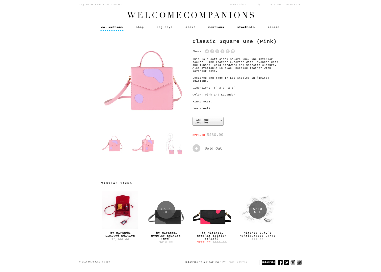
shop (140, 27)
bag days (165, 27)
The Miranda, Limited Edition (120, 234)
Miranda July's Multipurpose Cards (258, 234)
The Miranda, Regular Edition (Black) (212, 235)
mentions (216, 27)
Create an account (108, 5)
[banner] (190, 17)
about (190, 27)
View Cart (293, 5)
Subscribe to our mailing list (205, 262)
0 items (276, 5)
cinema (274, 27)
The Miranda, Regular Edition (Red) (166, 235)
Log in (84, 5)
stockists (246, 27)
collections (112, 27)
